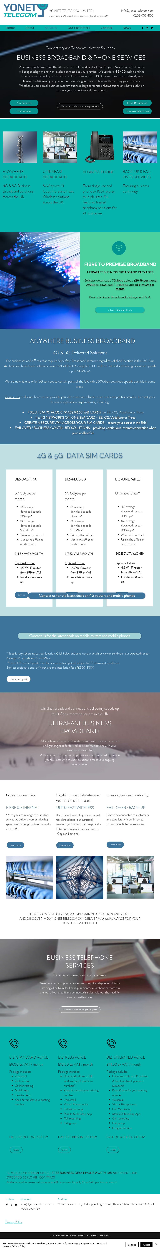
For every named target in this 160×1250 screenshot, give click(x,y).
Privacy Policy (13, 1222)
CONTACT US (49, 914)
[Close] (156, 1245)
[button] (15, 845)
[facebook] (142, 27)
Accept (146, 1244)
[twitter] (151, 27)
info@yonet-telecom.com (137, 10)
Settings (132, 1244)
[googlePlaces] (147, 27)
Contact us (12, 396)
